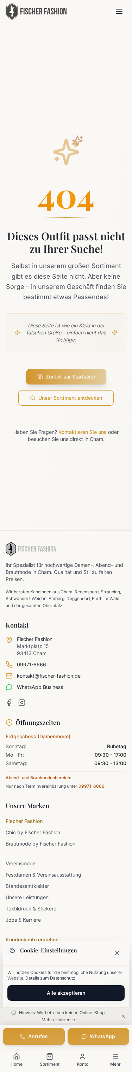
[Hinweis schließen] (124, 1016)
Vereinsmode (21, 863)
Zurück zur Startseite (70, 377)
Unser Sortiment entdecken (70, 398)
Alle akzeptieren (66, 993)
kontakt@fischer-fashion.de (49, 676)
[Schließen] (117, 953)
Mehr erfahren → (58, 1019)
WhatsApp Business (40, 687)
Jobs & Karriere (23, 920)
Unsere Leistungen (27, 897)
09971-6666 (31, 664)
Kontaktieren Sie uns (82, 432)
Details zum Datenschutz (50, 978)
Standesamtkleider (27, 886)
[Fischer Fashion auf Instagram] (21, 702)
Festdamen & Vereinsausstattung (43, 875)
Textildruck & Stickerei (31, 908)
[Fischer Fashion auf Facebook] (9, 702)
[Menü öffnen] (119, 11)
